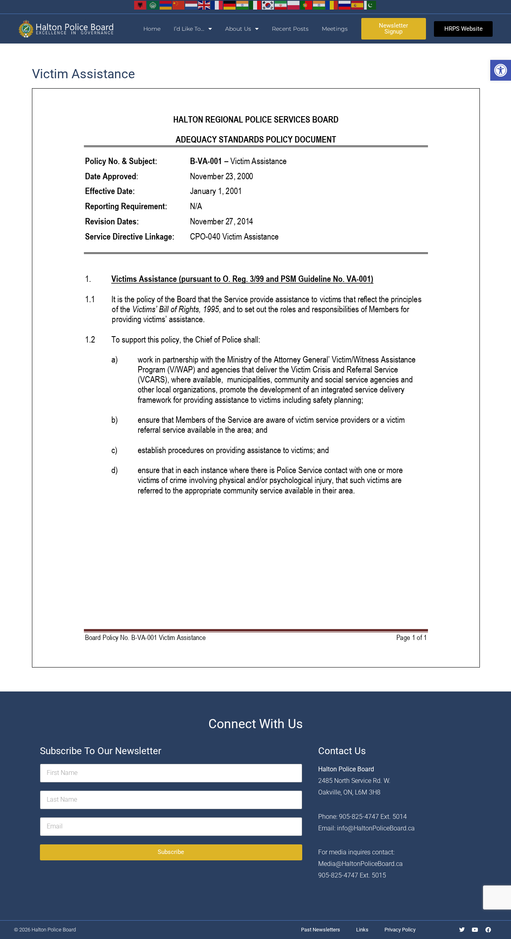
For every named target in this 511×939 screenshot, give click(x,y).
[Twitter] (461, 929)
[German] (230, 4)
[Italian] (255, 4)
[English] (204, 4)
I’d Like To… (189, 28)
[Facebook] (488, 929)
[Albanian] (140, 4)
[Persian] (281, 4)
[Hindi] (242, 4)
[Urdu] (370, 4)
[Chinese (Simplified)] (178, 4)
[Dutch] (191, 4)
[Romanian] (332, 4)
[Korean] (268, 4)
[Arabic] (153, 4)
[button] (500, 70)
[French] (217, 4)
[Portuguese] (306, 4)
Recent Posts (290, 28)
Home (151, 28)
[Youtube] (475, 929)
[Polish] (293, 4)
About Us (238, 28)
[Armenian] (166, 4)
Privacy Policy (400, 930)
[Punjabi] (319, 4)
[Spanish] (357, 4)
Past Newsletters (320, 930)
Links (362, 930)
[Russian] (345, 4)
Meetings (335, 28)
